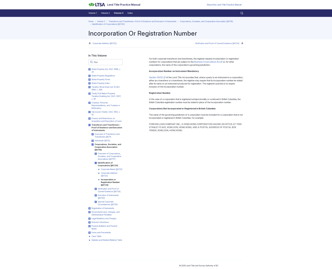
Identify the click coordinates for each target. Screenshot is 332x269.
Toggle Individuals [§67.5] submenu (93, 141)
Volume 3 (118, 13)
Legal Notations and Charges (104, 218)
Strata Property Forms (101, 79)
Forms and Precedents (101, 232)
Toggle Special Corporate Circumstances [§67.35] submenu (96, 202)
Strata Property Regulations (103, 76)
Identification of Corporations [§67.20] (108, 24)
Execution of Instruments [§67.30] (108, 196)
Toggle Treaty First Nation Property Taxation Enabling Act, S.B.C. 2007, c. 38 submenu (89, 94)
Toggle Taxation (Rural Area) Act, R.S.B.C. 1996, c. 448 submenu (89, 87)
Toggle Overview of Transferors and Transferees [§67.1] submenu (93, 134)
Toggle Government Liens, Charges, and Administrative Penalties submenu (89, 212)
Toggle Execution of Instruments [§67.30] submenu (96, 195)
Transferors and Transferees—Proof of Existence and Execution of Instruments (142, 21)
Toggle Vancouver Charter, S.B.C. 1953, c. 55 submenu (89, 112)
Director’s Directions (100, 222)
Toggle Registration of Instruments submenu (89, 208)
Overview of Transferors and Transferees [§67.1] (107, 135)
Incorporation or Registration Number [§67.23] (110, 182)
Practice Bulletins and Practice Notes (104, 227)
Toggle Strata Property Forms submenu (89, 80)
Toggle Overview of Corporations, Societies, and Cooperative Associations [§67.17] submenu (96, 154)
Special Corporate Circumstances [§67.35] (108, 203)
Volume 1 (92, 13)
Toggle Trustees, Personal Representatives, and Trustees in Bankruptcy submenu (89, 103)
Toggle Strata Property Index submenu (89, 83)
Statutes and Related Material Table (107, 240)
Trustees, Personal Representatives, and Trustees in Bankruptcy (106, 105)
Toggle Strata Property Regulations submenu (89, 76)
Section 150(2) (156, 77)
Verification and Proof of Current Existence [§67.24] (217, 43)
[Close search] (240, 13)
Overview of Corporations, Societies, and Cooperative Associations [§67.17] (109, 156)
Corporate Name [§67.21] (111, 169)
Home (91, 21)
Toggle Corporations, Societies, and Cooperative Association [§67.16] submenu (93, 144)
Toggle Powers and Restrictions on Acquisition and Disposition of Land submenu (89, 118)
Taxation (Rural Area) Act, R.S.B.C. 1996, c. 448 (106, 88)
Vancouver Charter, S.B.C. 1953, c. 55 (106, 113)
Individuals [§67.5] (102, 140)
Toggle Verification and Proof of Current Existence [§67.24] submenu (96, 189)
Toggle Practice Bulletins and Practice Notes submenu (89, 226)
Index (130, 13)
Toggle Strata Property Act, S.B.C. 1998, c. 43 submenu (89, 69)
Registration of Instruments (103, 208)
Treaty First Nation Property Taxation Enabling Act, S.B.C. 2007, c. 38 (106, 96)
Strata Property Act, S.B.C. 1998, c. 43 (106, 70)
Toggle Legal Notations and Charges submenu (89, 219)
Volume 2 (105, 13)
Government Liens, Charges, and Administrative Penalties (106, 213)
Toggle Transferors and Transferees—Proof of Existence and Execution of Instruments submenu (89, 125)
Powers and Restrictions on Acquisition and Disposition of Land (106, 119)
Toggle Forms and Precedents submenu (89, 233)
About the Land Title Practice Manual (224, 4)
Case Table (96, 236)
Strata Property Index (101, 83)
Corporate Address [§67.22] (105, 43)
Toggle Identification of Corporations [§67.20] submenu (96, 163)
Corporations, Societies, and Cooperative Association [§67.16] (206, 21)
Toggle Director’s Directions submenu (89, 222)
